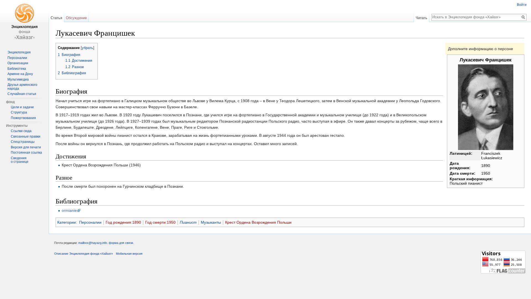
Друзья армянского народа (22, 87)
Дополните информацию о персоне (480, 49)
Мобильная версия (129, 253)
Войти (522, 5)
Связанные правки (25, 136)
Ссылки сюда (21, 131)
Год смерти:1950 (160, 222)
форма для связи (121, 242)
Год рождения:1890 (123, 222)
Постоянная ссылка (26, 152)
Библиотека (16, 69)
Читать (421, 18)
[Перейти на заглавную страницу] (24, 22)
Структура (19, 112)
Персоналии (90, 222)
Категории (66, 222)
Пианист (188, 222)
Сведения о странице (19, 160)
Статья (56, 18)
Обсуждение (76, 18)
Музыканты (211, 222)
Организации (17, 63)
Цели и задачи (22, 107)
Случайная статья (21, 94)
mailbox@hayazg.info (92, 242)
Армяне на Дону (20, 74)
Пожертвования (23, 118)
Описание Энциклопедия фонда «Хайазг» (83, 253)
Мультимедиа (18, 79)
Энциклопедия (19, 52)
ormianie (69, 210)
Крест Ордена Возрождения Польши (258, 222)
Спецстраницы (23, 142)
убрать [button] (87, 48)
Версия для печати (26, 147)
